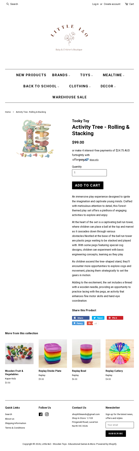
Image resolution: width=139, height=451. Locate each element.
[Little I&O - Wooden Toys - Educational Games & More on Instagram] (47, 415)
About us (9, 418)
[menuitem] (30, 74)
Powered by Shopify (106, 444)
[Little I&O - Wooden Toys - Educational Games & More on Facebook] (41, 415)
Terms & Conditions (15, 427)
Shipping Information (15, 423)
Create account (112, 4)
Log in (95, 4)
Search (8, 414)
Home (8, 112)
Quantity (77, 166)
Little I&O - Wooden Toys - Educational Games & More (68, 444)
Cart (131, 4)
